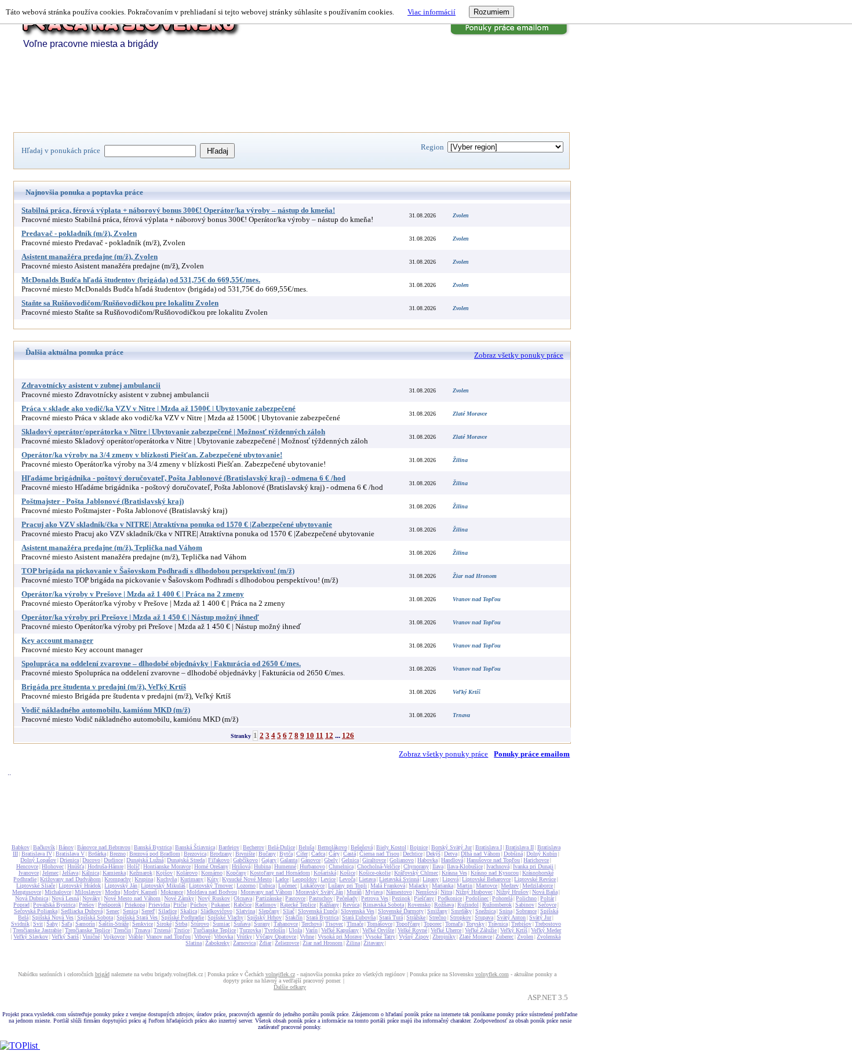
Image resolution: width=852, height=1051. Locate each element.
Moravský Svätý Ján (319, 892)
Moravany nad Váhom (266, 892)
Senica (130, 911)
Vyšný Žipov (414, 936)
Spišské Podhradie (182, 917)
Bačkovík (44, 847)
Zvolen (525, 936)
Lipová (450, 879)
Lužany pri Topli (347, 885)
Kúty (213, 879)
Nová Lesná (65, 898)
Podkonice (450, 898)
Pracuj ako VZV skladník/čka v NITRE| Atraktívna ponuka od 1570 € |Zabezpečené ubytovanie (176, 524)
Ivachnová (497, 866)
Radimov (265, 904)
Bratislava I (488, 847)
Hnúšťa (75, 866)
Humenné (285, 866)
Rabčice (243, 904)
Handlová (452, 860)
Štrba (181, 924)
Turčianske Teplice (214, 930)
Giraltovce (374, 860)
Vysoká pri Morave (340, 936)
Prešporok (109, 904)
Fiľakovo (219, 860)
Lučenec (287, 885)
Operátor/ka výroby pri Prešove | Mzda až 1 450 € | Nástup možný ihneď (140, 617)
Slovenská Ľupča (317, 911)
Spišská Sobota (95, 917)
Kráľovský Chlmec (416, 873)
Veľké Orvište (378, 930)
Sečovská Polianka (35, 911)
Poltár (547, 898)
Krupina (143, 879)
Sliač (288, 911)
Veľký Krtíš (513, 930)
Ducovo (91, 860)
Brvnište (245, 853)
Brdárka (97, 853)
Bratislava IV (36, 853)
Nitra (446, 892)
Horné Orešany (211, 866)
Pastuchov (321, 898)
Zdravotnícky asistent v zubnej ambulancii (91, 385)
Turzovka (250, 930)
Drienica (69, 860)
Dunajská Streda (186, 860)
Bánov (66, 847)
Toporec (433, 924)
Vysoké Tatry (380, 936)
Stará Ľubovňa (359, 917)
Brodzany (221, 853)
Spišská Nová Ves (53, 917)
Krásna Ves (454, 873)
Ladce (282, 879)
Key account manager (57, 640)
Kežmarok (140, 873)
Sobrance (526, 911)
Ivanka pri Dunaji (533, 866)
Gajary (268, 860)
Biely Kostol (391, 847)
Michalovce (58, 892)
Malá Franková (387, 885)
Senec (112, 911)
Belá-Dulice (281, 847)
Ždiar (265, 943)
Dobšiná (513, 853)
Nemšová (426, 892)
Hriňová (241, 866)
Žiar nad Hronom (323, 943)
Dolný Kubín (541, 853)
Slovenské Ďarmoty (401, 911)
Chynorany (416, 866)
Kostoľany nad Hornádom (280, 873)
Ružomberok (497, 904)
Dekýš (433, 853)
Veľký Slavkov (30, 936)
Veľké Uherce (446, 930)
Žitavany (373, 943)
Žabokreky (217, 943)
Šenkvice (142, 924)
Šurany (262, 924)
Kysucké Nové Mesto (247, 879)
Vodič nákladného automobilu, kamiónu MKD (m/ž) (105, 709)
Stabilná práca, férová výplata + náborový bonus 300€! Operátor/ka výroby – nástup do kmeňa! (178, 210)
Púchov (198, 904)
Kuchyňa (166, 879)
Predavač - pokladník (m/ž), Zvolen (79, 233)
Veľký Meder (546, 930)
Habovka (427, 860)
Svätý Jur (540, 917)
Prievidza (159, 904)
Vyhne (307, 936)
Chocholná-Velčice (378, 866)
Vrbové (202, 936)
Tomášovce (379, 924)
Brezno (118, 853)
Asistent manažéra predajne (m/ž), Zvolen (89, 256)
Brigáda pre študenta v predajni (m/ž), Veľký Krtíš (103, 686)
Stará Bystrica (322, 917)
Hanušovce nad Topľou (493, 860)
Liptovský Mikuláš (163, 885)
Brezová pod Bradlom (154, 853)
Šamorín (85, 924)
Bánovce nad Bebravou (103, 847)
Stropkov (460, 917)
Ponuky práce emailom (532, 754)
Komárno (212, 873)
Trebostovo (548, 924)
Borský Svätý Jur (451, 847)
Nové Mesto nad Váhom (132, 898)
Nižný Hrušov (512, 892)
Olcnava (243, 898)
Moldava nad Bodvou (212, 892)
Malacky (418, 885)
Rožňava (444, 904)
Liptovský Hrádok (80, 885)
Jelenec (50, 873)
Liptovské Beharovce (486, 879)
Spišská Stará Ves (137, 917)
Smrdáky (461, 911)
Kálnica (90, 873)
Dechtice (413, 853)
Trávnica (498, 924)
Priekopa (135, 904)
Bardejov (229, 847)
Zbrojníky (444, 936)
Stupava (484, 917)
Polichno (526, 898)
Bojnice (419, 847)
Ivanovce (29, 873)
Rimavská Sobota (383, 904)
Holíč (133, 866)
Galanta (288, 860)
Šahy (52, 924)
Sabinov (524, 904)
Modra (112, 892)
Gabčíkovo (245, 860)
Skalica (188, 911)
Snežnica (485, 911)
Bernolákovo (332, 847)
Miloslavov (88, 892)
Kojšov (164, 873)
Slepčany (268, 911)
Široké (164, 924)
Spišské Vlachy (225, 917)
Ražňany (329, 904)
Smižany (437, 911)
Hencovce (27, 866)
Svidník (20, 924)
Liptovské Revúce (535, 879)
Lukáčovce (312, 885)
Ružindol (468, 904)
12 (329, 735)
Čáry (334, 853)
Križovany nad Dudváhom (70, 879)
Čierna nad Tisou (379, 853)
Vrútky (244, 936)
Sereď (148, 911)
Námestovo (399, 892)
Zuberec (505, 936)
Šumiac (221, 924)
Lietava (367, 879)
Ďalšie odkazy (290, 987)
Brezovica (195, 853)
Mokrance (172, 892)
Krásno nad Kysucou (495, 873)
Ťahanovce (286, 924)
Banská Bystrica (153, 847)
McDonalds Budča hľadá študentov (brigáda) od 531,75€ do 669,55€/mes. (140, 279)
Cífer (302, 853)
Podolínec (477, 898)
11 (319, 735)
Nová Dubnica (31, 898)
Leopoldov (304, 879)
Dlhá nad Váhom (480, 853)
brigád (102, 974)
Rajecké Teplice (298, 904)
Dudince (113, 860)
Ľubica (267, 885)
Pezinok (401, 898)
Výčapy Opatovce (276, 936)
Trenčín (122, 930)
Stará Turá (391, 917)
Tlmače (355, 924)
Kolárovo (187, 873)
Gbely (331, 860)
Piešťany (424, 898)
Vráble (135, 936)
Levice (328, 879)
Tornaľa (454, 924)
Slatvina (245, 911)
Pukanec (220, 904)
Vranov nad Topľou (168, 936)
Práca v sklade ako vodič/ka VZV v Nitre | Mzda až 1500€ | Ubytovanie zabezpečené (158, 408)
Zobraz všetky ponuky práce (518, 355)
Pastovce (295, 898)
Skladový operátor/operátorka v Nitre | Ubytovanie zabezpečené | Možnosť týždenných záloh (173, 431)
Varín (311, 930)
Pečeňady (347, 898)
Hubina (262, 866)
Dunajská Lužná (144, 860)
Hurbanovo (312, 866)
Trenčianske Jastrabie (37, 930)
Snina (505, 911)
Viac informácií (431, 12)
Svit (38, 924)
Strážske (415, 917)
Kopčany (236, 873)
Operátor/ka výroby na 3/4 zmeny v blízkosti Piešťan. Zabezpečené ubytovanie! (151, 454)
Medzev (510, 885)
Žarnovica (244, 943)
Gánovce (311, 860)
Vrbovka (223, 936)
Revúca (351, 904)
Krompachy (117, 879)
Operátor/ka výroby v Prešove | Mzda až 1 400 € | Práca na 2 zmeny (132, 594)
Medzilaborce (537, 885)
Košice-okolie (375, 873)
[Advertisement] (224, 94)
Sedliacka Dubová (82, 911)
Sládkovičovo (216, 911)
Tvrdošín (274, 930)
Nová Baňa (545, 892)
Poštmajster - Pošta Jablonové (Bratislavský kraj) (102, 501)
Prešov (86, 904)
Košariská (325, 873)
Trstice (182, 930)
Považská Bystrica (54, 904)
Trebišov (521, 924)
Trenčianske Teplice (87, 930)
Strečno (437, 917)
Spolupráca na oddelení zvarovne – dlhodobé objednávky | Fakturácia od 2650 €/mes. (161, 663)
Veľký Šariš (65, 936)
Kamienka (114, 873)
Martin (464, 885)
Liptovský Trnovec (211, 885)
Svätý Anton (511, 917)
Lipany (431, 879)
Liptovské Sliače (35, 885)
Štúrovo (200, 924)
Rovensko (419, 904)
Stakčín (294, 917)
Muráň (354, 892)
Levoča (347, 879)
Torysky (475, 924)
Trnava (142, 930)
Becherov (253, 847)
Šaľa (66, 924)
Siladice (167, 911)
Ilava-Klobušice (465, 866)
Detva (450, 853)
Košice (347, 873)
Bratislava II (519, 847)
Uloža (295, 930)
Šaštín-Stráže (114, 924)
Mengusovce (26, 892)
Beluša (306, 847)
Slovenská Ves (357, 911)
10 (310, 735)
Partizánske (269, 898)
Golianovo (401, 860)
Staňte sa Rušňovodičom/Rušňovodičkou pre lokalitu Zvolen (120, 303)
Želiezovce (287, 943)
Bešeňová (362, 847)
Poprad (21, 904)
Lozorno (246, 885)
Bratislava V (70, 853)
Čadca (318, 853)
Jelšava (70, 873)
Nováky (91, 898)
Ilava (437, 866)
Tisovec (334, 924)
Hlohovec (53, 866)
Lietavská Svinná (399, 879)
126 (348, 735)
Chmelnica (341, 866)
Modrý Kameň (140, 892)
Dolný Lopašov (38, 860)
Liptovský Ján (120, 885)
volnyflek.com (492, 974)
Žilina (353, 943)
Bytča (286, 853)
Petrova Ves (374, 898)
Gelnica (350, 860)
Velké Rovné (412, 930)
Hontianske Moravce (167, 866)
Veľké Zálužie (481, 930)
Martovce (486, 885)
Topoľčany (408, 924)
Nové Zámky (179, 898)
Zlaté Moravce (475, 936)
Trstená (162, 930)
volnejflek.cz (280, 974)
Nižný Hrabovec (474, 892)
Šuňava (242, 924)
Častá (349, 853)
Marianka (442, 885)
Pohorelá (502, 898)
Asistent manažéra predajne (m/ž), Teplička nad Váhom (111, 547)
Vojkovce (114, 936)
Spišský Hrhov (264, 917)
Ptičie (180, 904)
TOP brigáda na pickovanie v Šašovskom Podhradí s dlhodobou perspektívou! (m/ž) (157, 570)
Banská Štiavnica (195, 847)
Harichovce (536, 860)
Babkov (21, 847)
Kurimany (191, 879)
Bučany (267, 853)
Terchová (311, 924)
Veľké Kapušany (340, 930)
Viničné (91, 936)
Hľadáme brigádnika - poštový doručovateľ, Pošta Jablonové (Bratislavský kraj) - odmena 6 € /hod (183, 478)
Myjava (374, 892)
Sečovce (547, 904)
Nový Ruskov (214, 898)
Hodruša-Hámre (105, 866)
